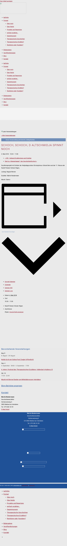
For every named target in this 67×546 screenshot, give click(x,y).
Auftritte (6, 17)
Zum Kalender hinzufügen (8, 231)
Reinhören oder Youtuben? (15, 45)
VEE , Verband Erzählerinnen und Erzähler (18, 158)
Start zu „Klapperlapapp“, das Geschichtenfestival (21, 161)
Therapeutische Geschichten (16, 39)
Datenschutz (25, 485)
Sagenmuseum (11, 36)
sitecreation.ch (17, 485)
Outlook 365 (8, 288)
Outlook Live (9, 291)
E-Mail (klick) (5, 409)
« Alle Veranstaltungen (8, 135)
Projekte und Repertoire (14, 30)
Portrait (5, 20)
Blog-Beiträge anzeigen (11, 386)
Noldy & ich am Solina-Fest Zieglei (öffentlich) (17, 359)
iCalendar (8, 285)
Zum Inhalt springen (6, 1)
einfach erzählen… (12, 33)
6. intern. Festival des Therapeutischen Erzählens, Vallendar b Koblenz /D (27, 369)
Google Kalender (10, 282)
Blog (4, 56)
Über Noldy (10, 26)
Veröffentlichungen (9, 53)
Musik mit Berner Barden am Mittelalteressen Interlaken (21, 379)
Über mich (10, 23)
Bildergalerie (7, 50)
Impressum (32, 485)
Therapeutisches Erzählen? (15, 42)
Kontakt (5, 59)
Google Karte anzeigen (16, 312)
